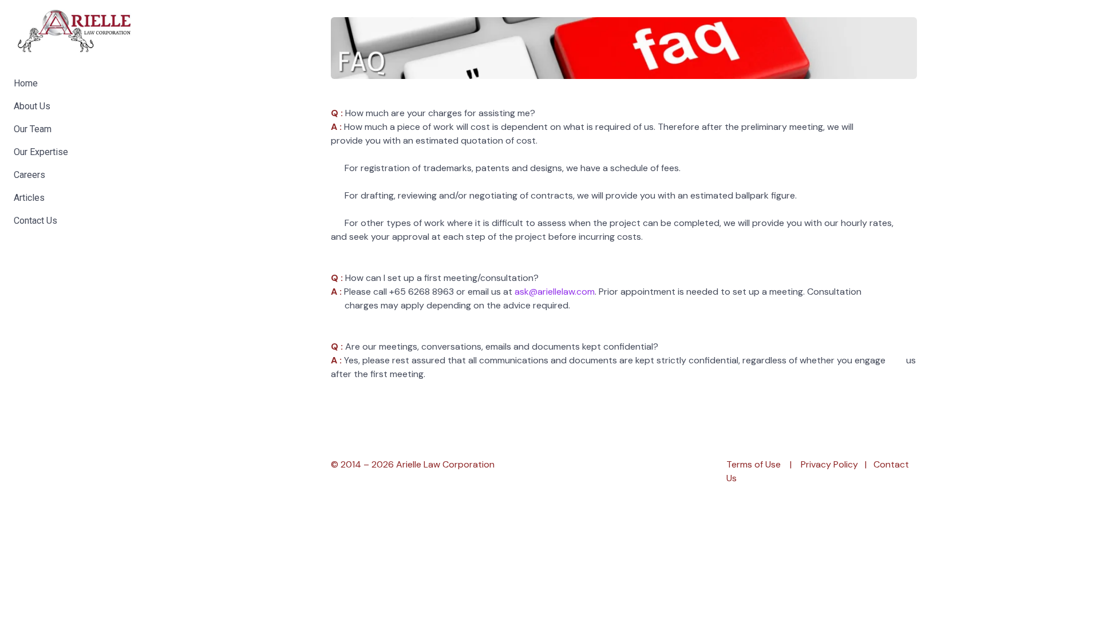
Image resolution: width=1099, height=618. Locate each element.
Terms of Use (753, 464)
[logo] (74, 31)
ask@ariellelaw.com (555, 292)
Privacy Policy (829, 464)
